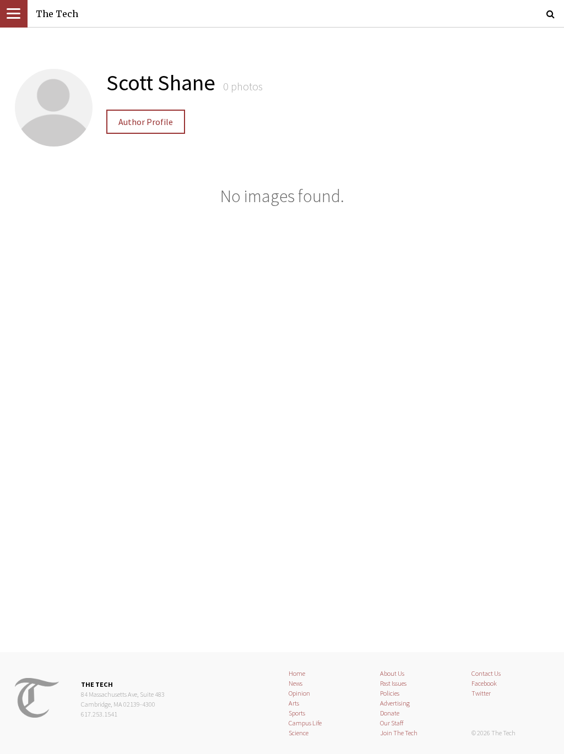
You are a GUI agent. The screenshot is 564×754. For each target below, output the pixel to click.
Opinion (299, 693)
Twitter (481, 693)
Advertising (395, 703)
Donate (389, 713)
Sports (297, 713)
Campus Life (305, 723)
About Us (392, 673)
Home (297, 673)
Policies (389, 693)
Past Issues (393, 683)
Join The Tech (398, 733)
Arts (294, 703)
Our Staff (392, 723)
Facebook (484, 683)
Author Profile (145, 121)
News (295, 683)
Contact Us (486, 673)
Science (298, 733)
